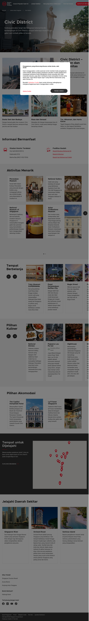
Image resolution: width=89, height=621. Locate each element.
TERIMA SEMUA (59, 91)
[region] (45, 78)
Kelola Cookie (27, 91)
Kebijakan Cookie (33, 82)
